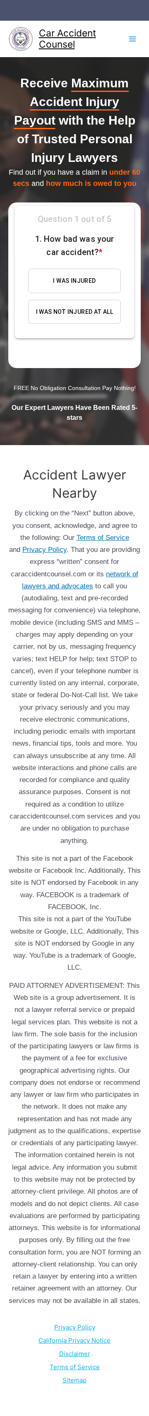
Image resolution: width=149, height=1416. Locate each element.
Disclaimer (74, 1354)
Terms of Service (103, 538)
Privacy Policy (44, 550)
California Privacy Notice (74, 1340)
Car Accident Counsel (67, 38)
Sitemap (74, 1380)
